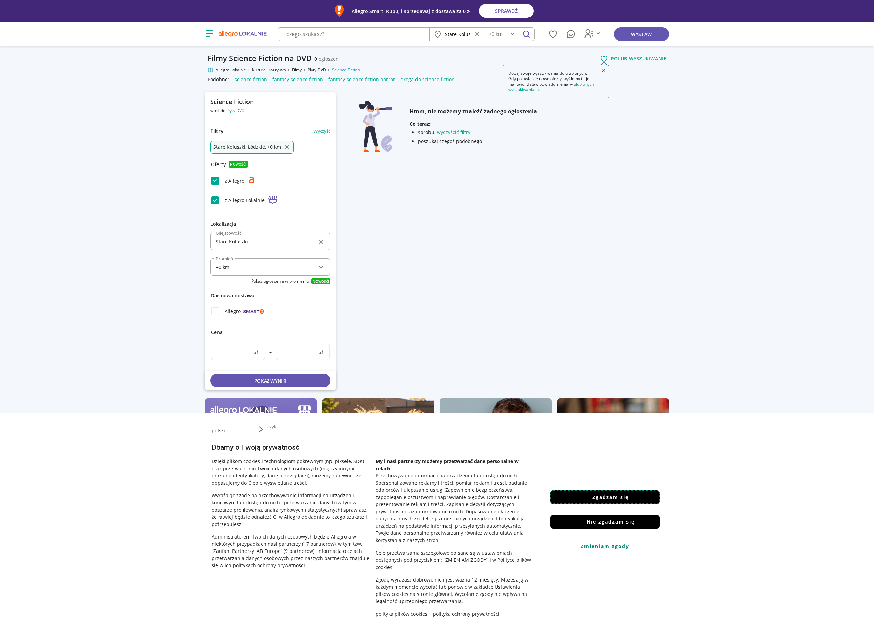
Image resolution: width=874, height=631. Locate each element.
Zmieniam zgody (605, 546)
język (271, 426)
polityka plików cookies (401, 614)
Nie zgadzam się (611, 521)
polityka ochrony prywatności (466, 614)
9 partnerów (299, 551)
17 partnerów (319, 544)
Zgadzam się (610, 497)
